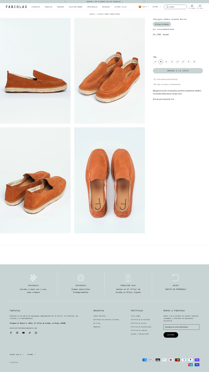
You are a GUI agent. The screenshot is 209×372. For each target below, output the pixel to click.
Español (155, 7)
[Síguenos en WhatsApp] (36, 333)
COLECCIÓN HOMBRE (75, 7)
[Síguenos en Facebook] (11, 333)
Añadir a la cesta (178, 71)
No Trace (96, 323)
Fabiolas (92, 14)
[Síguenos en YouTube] (23, 333)
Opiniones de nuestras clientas (106, 319)
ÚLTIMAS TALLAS (121, 7)
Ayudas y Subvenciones (140, 334)
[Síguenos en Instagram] (17, 333)
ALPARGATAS (35, 7)
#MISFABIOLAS (92, 7)
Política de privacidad (140, 319)
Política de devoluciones (141, 327)
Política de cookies (139, 330)
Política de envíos (138, 323)
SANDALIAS (48, 7)
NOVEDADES (106, 7)
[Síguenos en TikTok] (30, 333)
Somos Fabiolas (99, 316)
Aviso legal (135, 316)
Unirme (171, 335)
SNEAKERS (60, 7)
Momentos (96, 327)
